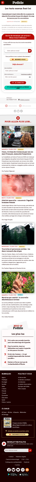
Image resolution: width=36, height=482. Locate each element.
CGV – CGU (25, 459)
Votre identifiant (8, 68)
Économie (5, 395)
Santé (3, 400)
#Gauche (16, 412)
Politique (4, 379)
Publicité (26, 462)
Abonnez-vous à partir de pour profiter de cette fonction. (17, 107)
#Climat (4, 412)
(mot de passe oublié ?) (26, 74)
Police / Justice (6, 402)
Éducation (5, 397)
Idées (3, 386)
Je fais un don (22, 377)
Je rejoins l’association (24, 384)
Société (4, 384)
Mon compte (22, 388)
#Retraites (23, 412)
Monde (4, 391)
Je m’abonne (21, 382)
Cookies (17, 465)
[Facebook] (9, 470)
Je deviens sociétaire (24, 379)
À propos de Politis (23, 386)
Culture (4, 388)
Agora (4, 377)
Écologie (4, 382)
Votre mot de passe (8, 74)
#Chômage (5, 414)
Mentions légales (21, 456)
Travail (4, 393)
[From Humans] (27, 470)
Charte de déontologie (12, 459)
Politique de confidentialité (13, 462)
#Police (10, 412)
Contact (11, 456)
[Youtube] (18, 470)
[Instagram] (23, 470)
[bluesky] (13, 470)
